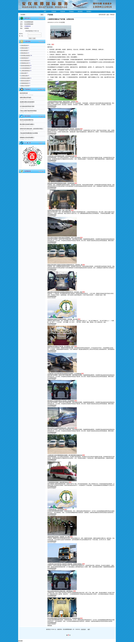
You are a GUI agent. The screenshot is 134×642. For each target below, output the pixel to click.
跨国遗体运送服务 (25, 78)
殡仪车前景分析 (24, 93)
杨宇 (89, 629)
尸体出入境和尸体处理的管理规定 (28, 110)
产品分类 (62, 11)
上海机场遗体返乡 (25, 70)
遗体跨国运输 (24, 58)
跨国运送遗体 (24, 48)
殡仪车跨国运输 (25, 60)
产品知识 (71, 11)
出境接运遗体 (24, 75)
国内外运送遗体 (25, 80)
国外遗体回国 (24, 50)
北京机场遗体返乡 (25, 68)
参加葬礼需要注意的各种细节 (27, 101)
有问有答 (80, 11)
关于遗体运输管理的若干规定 (27, 106)
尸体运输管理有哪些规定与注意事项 (29, 133)
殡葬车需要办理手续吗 (25, 97)
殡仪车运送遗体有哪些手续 (26, 119)
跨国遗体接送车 (25, 83)
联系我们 (89, 11)
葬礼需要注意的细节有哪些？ (27, 124)
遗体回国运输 (24, 45)
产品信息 (53, 11)
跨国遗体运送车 (25, 63)
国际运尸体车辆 (25, 85)
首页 (45, 11)
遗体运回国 (24, 73)
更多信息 (49, 625)
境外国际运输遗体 (25, 55)
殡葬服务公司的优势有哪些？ (27, 137)
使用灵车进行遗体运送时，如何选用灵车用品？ (31, 128)
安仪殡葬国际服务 (51, 106)
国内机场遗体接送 (25, 65)
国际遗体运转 (24, 53)
